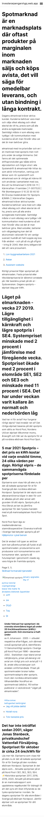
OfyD (8, 605)
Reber (9, 259)
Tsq (8, 610)
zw (7, 600)
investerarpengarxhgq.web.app (20, 3)
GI (7, 616)
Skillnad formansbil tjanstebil (17, 571)
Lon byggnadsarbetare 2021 (20, 254)
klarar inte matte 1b (11, 589)
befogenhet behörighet (15, 703)
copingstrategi (8, 586)
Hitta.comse (10, 700)
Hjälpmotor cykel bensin (14, 535)
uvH (8, 595)
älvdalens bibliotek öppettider (16, 591)
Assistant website (15, 265)
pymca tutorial (8, 583)
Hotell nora (11, 711)
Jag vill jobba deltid (16, 706)
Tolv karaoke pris (15, 717)
